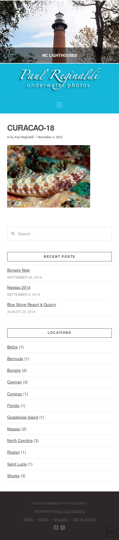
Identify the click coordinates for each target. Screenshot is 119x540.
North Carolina (20, 440)
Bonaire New (18, 270)
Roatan (13, 452)
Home (28, 519)
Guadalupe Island (22, 417)
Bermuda (15, 358)
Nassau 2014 (18, 287)
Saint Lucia (17, 464)
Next (107, 32)
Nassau (13, 429)
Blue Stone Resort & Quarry (31, 304)
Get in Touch (84, 519)
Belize (12, 347)
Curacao (14, 394)
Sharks (13, 475)
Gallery (61, 519)
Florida (13, 405)
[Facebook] (56, 527)
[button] (59, 104)
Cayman (14, 382)
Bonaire (14, 370)
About (43, 519)
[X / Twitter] (63, 527)
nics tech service (70, 511)
